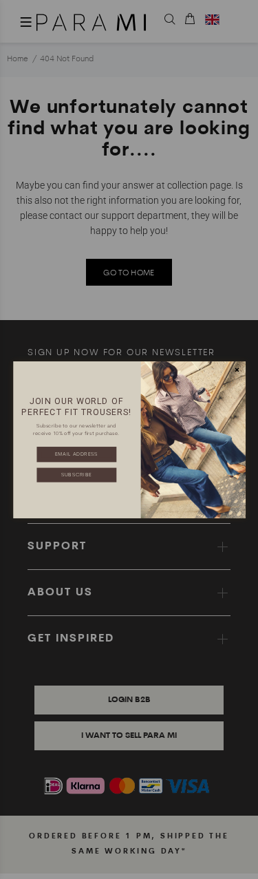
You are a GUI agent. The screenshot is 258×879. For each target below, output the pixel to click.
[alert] (129, 439)
